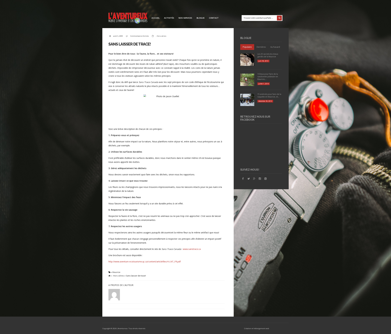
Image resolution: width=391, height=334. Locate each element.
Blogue (201, 17)
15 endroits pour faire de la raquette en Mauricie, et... (269, 95)
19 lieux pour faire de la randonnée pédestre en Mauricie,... (267, 76)
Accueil (156, 17)
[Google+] (254, 178)
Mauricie (116, 272)
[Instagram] (260, 178)
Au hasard (275, 47)
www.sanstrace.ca (192, 249)
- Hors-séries (161, 36)
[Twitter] (248, 178)
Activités (169, 17)
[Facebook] (243, 178)
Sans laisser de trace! (129, 44)
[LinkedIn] (265, 178)
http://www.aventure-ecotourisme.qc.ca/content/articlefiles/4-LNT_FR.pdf (144, 261)
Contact (214, 17)
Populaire (247, 47)
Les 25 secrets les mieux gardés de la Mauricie (267, 55)
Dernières (261, 47)
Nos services (185, 17)
